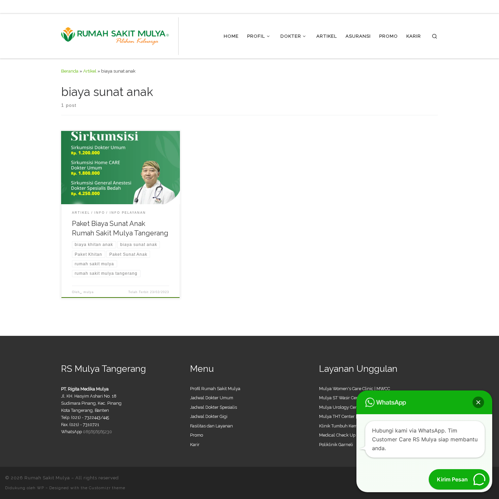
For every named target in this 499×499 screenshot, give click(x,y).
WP (40, 487)
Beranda (69, 71)
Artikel (89, 71)
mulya (89, 292)
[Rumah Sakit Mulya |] (120, 35)
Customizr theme (107, 487)
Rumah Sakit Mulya (47, 477)
